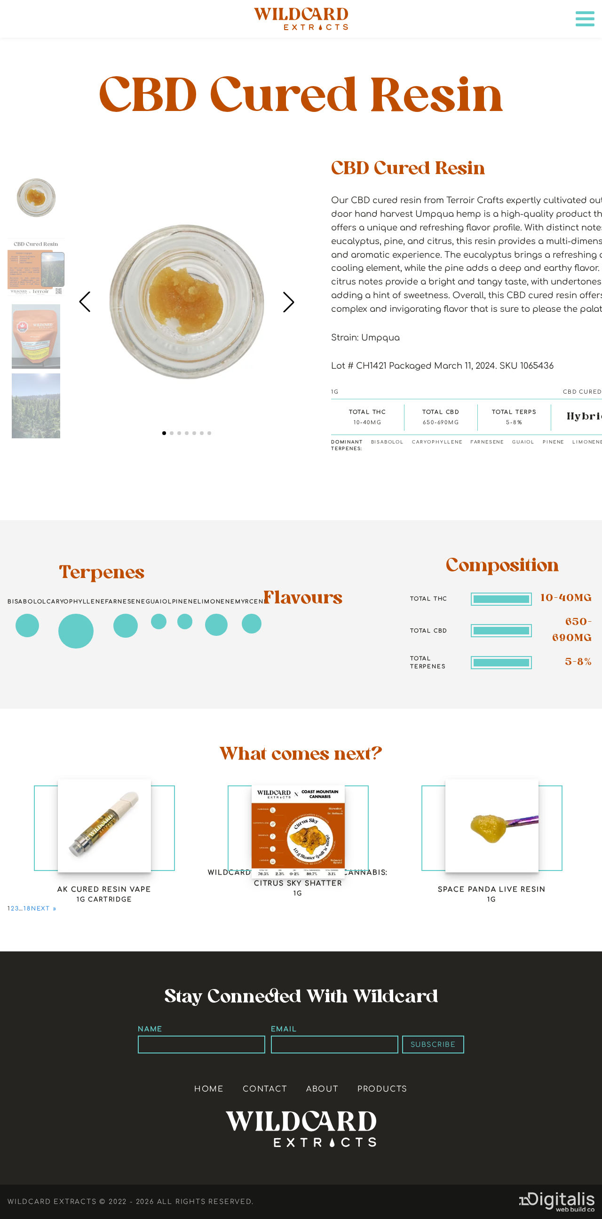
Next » (44, 908)
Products (382, 1089)
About (322, 1089)
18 (27, 908)
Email (284, 1029)
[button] (288, 302)
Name (150, 1029)
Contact (265, 1089)
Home (209, 1089)
